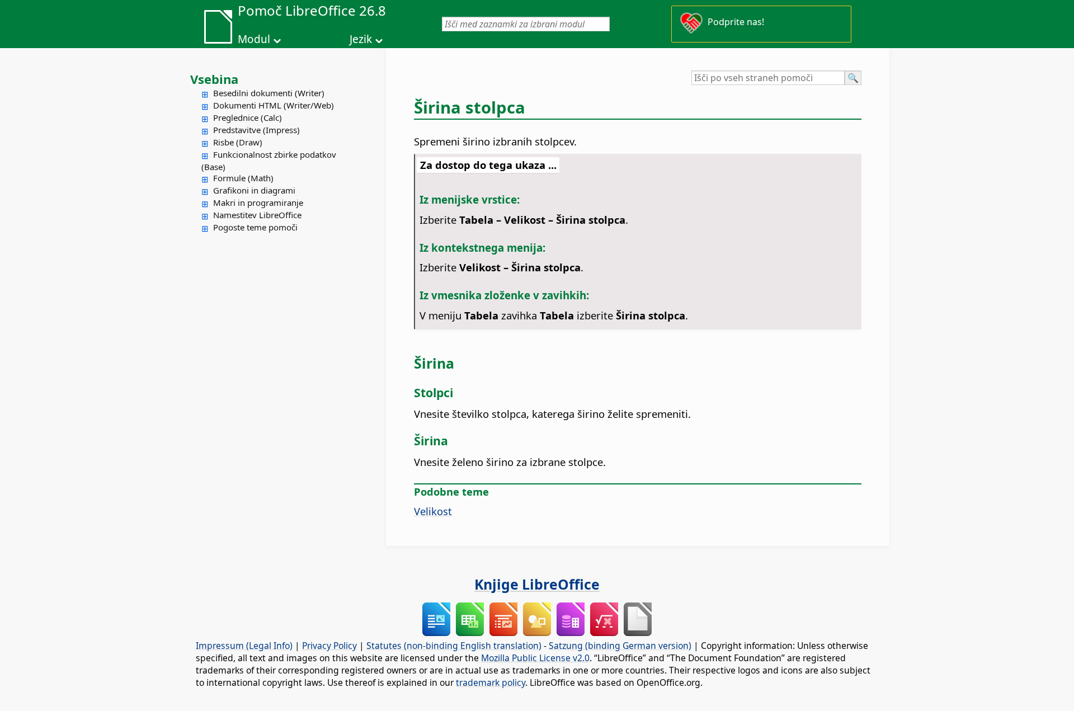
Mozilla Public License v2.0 (535, 658)
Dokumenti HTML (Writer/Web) (273, 105)
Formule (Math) (243, 177)
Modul (254, 39)
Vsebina (214, 78)
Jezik (361, 39)
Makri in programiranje (258, 202)
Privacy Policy (329, 645)
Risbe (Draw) (237, 142)
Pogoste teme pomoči (255, 227)
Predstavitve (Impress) (256, 129)
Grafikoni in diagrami (254, 190)
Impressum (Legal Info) (244, 645)
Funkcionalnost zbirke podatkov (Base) (268, 160)
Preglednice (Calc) (247, 117)
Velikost (433, 511)
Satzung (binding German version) (620, 645)
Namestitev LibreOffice (257, 214)
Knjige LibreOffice (537, 584)
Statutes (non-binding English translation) (453, 645)
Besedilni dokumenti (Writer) (268, 92)
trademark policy (490, 682)
